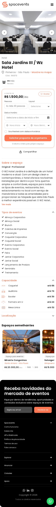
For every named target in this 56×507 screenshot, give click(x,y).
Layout (32, 101)
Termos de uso (10, 443)
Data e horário (10, 113)
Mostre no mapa (41, 72)
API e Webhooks (11, 435)
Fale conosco (10, 447)
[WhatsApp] (24, 490)
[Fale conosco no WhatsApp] (50, 501)
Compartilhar (30, 151)
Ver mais (6, 204)
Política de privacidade (14, 439)
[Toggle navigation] (50, 4)
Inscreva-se (43, 410)
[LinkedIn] (28, 490)
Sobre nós (8, 431)
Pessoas (8, 101)
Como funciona (11, 427)
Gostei (46, 94)
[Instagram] (32, 490)
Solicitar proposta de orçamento (28, 138)
